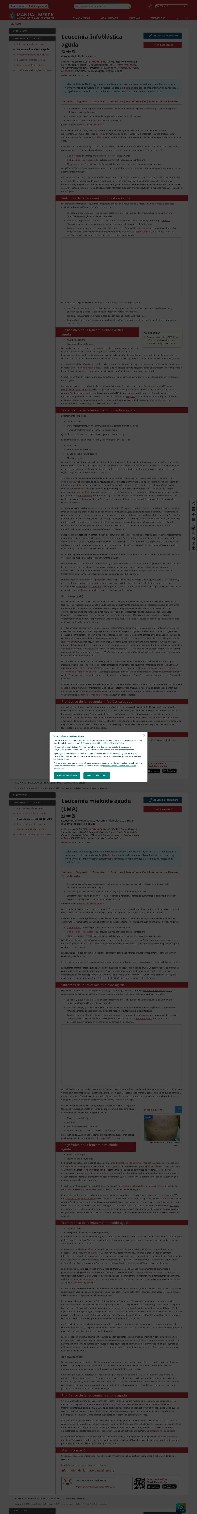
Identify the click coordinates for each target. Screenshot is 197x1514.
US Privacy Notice (87, 743)
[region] (98, 757)
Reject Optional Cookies (96, 775)
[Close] (144, 735)
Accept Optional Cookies (67, 775)
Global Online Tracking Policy (111, 743)
